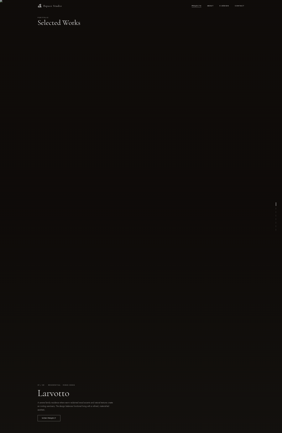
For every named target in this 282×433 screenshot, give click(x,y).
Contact (239, 6)
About (210, 6)
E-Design (224, 6)
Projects (196, 6)
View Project (49, 418)
